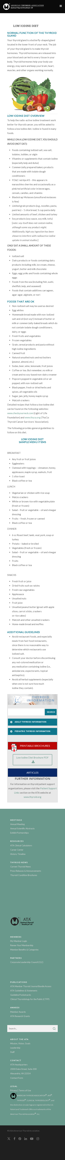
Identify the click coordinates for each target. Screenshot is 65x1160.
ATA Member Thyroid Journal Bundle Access (30, 986)
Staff (12, 1052)
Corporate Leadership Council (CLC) (26, 962)
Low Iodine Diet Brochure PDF (32, 757)
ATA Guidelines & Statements (23, 990)
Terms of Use (25, 1090)
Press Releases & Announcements (25, 871)
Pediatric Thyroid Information (32, 731)
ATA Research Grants (20, 1016)
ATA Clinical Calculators (21, 845)
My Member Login (18, 941)
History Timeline (17, 854)
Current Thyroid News (20, 866)
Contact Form (16, 1078)
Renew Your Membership (21, 945)
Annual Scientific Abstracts (22, 828)
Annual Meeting (17, 824)
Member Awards (18, 1012)
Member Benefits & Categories (24, 949)
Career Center (16, 849)
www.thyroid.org (32, 796)
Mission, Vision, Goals (20, 1043)
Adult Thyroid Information (31, 722)
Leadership (15, 1047)
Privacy (13, 1090)
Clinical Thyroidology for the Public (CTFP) (29, 999)
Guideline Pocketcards (20, 995)
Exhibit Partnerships (19, 832)
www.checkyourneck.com (20, 413)
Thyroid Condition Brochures (23, 875)
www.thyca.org (33, 417)
